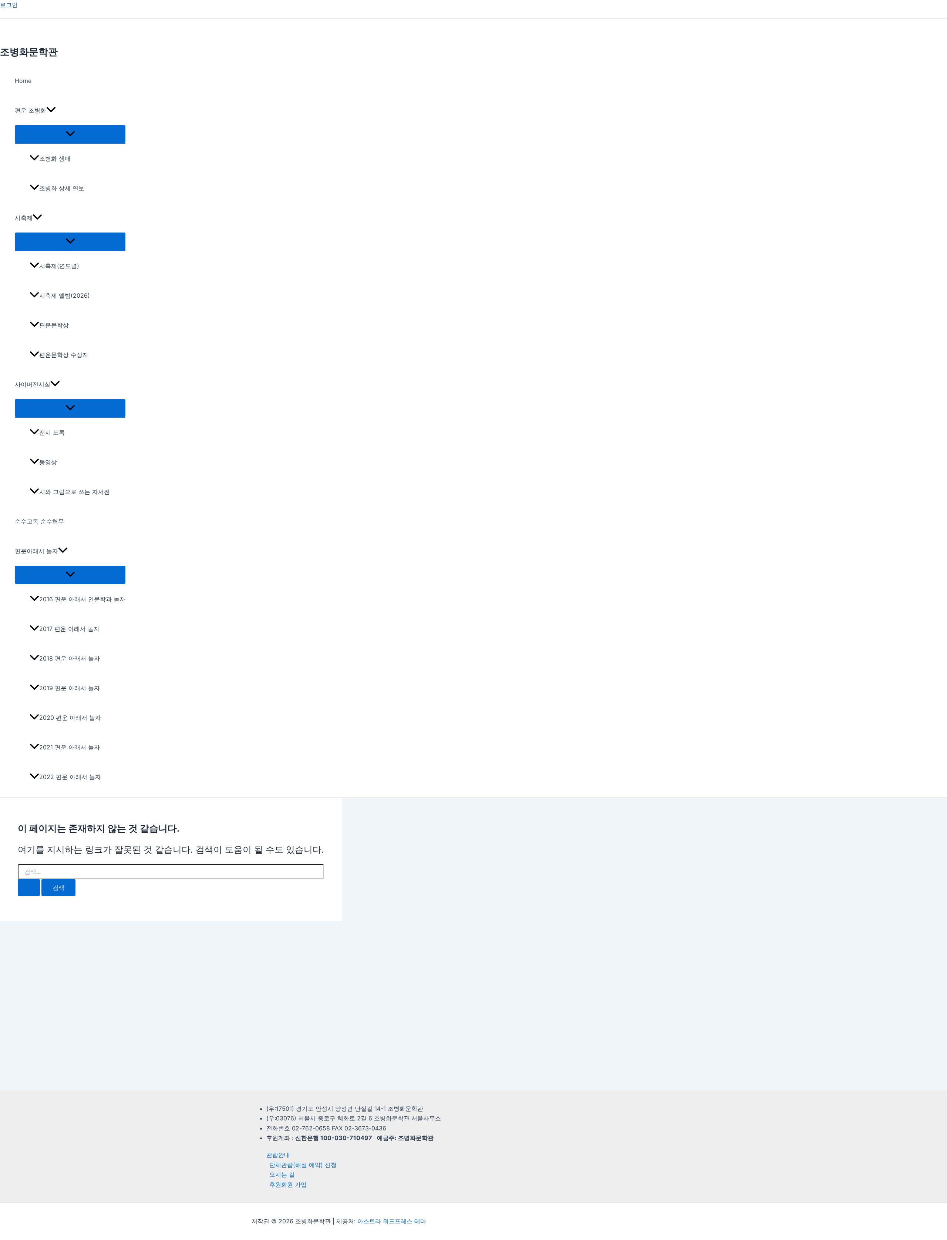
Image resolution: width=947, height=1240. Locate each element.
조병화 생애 (55, 158)
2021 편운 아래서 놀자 (69, 747)
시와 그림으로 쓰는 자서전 (74, 491)
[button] (51, 110)
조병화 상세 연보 (61, 188)
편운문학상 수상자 (63, 354)
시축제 (24, 217)
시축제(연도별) (59, 266)
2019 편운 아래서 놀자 (69, 688)
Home (23, 80)
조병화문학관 (29, 51)
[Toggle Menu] (70, 134)
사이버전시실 (32, 384)
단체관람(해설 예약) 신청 (303, 1165)
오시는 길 (282, 1174)
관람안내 (278, 1155)
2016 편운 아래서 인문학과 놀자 (82, 599)
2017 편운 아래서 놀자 (69, 628)
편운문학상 (54, 325)
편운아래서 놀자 (36, 551)
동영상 (48, 462)
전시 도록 (52, 432)
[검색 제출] (29, 887)
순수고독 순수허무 (39, 521)
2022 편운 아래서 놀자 (70, 777)
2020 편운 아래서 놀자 (70, 717)
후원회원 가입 (288, 1184)
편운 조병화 (30, 110)
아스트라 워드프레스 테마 (391, 1221)
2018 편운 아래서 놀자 (69, 658)
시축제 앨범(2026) (64, 295)
